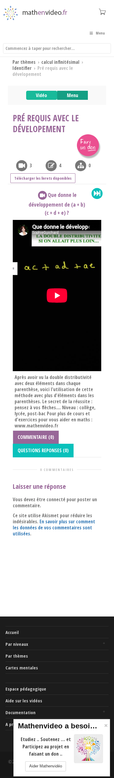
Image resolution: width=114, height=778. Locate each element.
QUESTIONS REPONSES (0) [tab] (43, 450)
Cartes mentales (21, 668)
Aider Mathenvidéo (45, 766)
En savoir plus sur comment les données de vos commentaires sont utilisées (54, 527)
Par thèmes (16, 656)
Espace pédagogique (25, 689)
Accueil (12, 632)
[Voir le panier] (102, 12)
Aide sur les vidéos (23, 701)
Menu (72, 95)
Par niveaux (16, 644)
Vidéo (41, 95)
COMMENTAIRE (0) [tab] (36, 437)
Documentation (20, 712)
